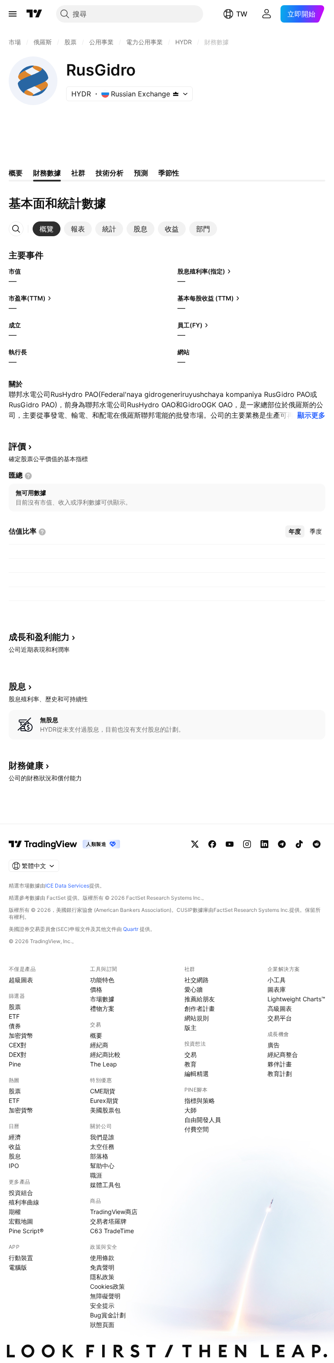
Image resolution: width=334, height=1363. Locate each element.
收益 (15, 1146)
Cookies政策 (107, 1286)
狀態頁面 (102, 1324)
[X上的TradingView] (195, 844)
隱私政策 (102, 1276)
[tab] (46, 228)
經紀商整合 (282, 1054)
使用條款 (102, 1257)
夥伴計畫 (279, 1064)
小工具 (276, 979)
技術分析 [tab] (110, 172)
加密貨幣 (21, 1035)
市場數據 (102, 999)
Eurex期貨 (104, 1100)
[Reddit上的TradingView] (317, 844)
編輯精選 (196, 1073)
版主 (190, 1027)
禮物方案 (102, 1008)
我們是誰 (102, 1137)
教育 (190, 1064)
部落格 (99, 1156)
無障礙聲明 (105, 1296)
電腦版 (18, 1267)
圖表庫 (276, 989)
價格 (96, 989)
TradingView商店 (113, 1211)
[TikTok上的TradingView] (299, 844)
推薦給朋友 (199, 999)
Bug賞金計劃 (108, 1315)
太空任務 (102, 1146)
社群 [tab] (78, 172)
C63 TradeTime (112, 1230)
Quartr (130, 929)
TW (241, 14)
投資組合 (21, 1192)
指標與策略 (199, 1100)
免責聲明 (102, 1267)
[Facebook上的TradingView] (212, 844)
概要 (96, 1035)
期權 (15, 1211)
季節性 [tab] (168, 172)
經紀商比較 (105, 1054)
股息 (15, 1156)
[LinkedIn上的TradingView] (264, 844)
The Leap (103, 1064)
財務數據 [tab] (47, 172)
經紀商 (99, 1045)
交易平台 (279, 1018)
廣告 (273, 1045)
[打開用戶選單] (266, 14)
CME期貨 (102, 1091)
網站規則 (196, 1018)
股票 (15, 1006)
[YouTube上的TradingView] (230, 844)
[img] (176, 94)
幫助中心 (102, 1165)
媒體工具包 (105, 1184)
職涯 (96, 1175)
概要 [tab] (16, 172)
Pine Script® (26, 1230)
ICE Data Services (67, 885)
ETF (14, 1016)
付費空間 (196, 1129)
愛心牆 (193, 989)
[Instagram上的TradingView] (247, 844)
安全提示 (102, 1305)
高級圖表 (279, 1008)
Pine (15, 1064)
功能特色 (102, 979)
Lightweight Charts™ (296, 999)
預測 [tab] (141, 172)
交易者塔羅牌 (108, 1221)
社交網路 (196, 979)
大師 (190, 1110)
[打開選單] (12, 14)
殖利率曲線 (24, 1202)
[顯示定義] (28, 476)
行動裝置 (21, 1257)
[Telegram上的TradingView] (282, 844)
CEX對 (18, 1045)
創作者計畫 (199, 1008)
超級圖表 (21, 979)
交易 (190, 1054)
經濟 (15, 1137)
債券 (15, 1026)
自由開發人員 (202, 1119)
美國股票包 (105, 1110)
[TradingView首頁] (34, 14)
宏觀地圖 (21, 1221)
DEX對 (18, 1054)
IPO (14, 1165)
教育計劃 (279, 1073)
